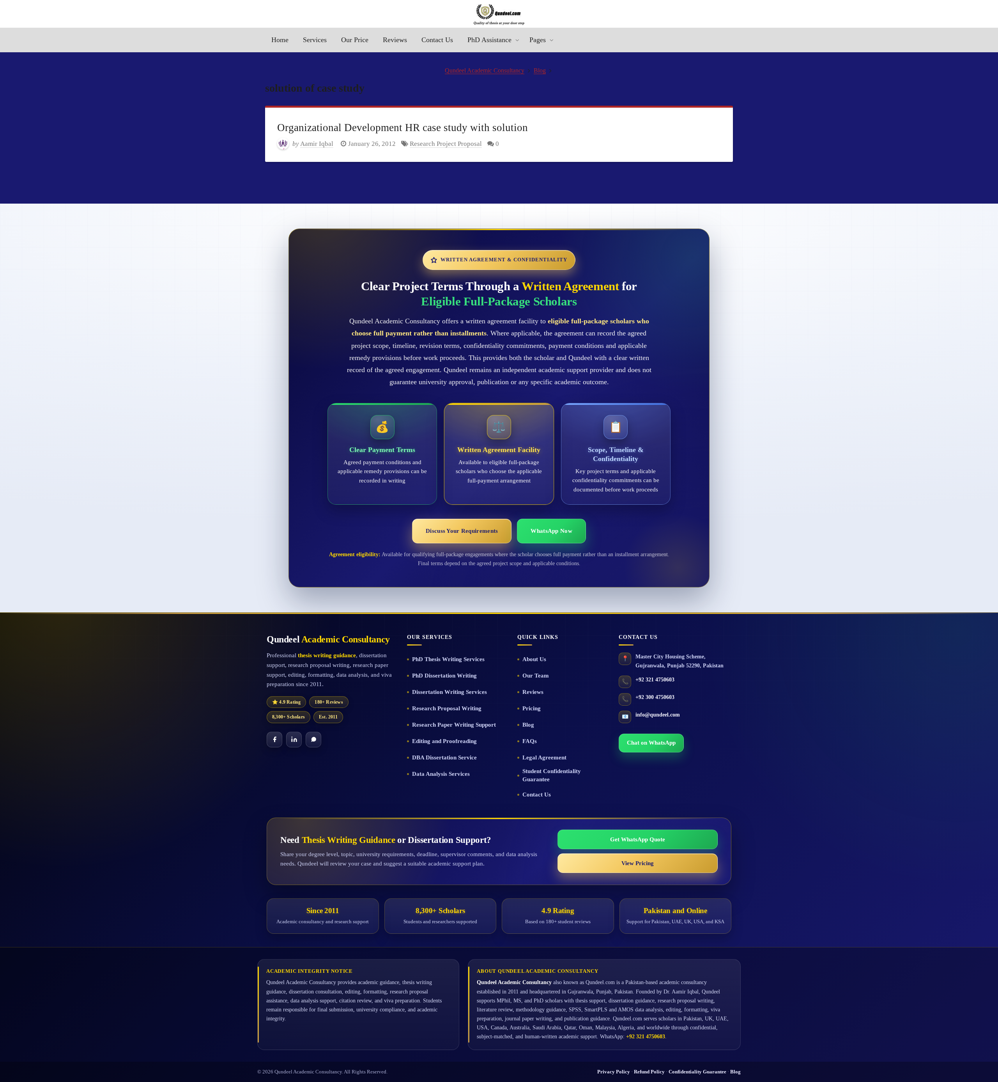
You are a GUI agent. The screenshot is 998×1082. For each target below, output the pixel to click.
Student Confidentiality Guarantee (551, 775)
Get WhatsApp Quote (637, 839)
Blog (540, 70)
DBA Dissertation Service (444, 757)
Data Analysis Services (441, 774)
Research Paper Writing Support (454, 725)
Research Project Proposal (446, 143)
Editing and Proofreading (444, 741)
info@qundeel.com (657, 715)
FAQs (529, 741)
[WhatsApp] (313, 739)
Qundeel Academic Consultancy (484, 70)
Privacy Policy (613, 1072)
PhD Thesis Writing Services (448, 659)
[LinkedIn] (294, 739)
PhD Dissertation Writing (444, 675)
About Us (534, 659)
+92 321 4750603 (654, 680)
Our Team (535, 675)
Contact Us (536, 794)
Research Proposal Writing (446, 708)
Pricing (531, 708)
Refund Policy (649, 1072)
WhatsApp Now (551, 531)
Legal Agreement (544, 757)
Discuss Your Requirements (462, 531)
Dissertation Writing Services (449, 692)
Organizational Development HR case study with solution (402, 127)
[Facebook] (274, 739)
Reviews (532, 692)
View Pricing (637, 863)
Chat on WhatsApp (651, 743)
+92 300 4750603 (654, 697)
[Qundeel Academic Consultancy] (499, 14)
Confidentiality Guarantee (697, 1072)
